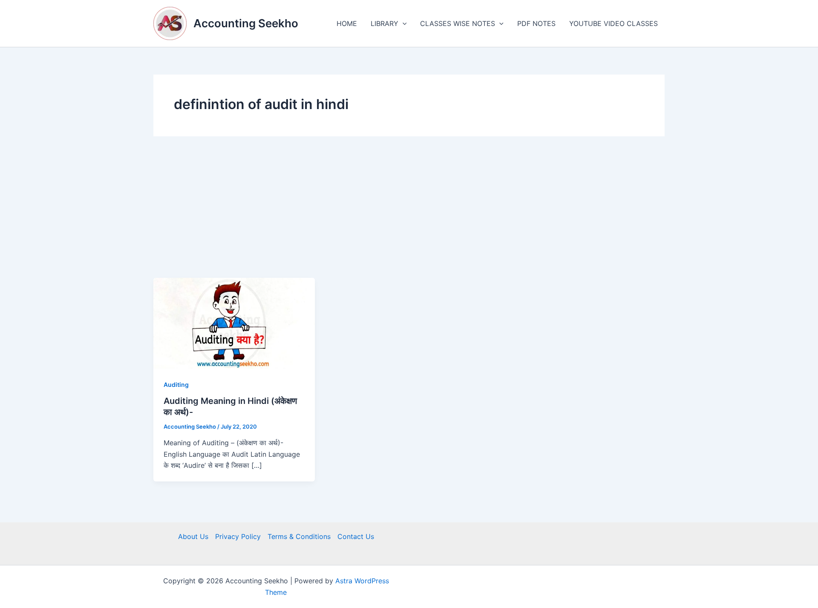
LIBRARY (384, 23)
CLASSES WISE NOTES (457, 23)
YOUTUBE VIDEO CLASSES (613, 23)
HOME (347, 23)
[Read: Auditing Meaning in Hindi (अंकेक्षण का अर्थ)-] (234, 322)
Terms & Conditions (299, 536)
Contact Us (355, 536)
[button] (402, 23)
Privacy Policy (238, 536)
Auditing (176, 384)
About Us (193, 536)
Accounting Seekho (245, 23)
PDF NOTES (536, 23)
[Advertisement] (409, 214)
